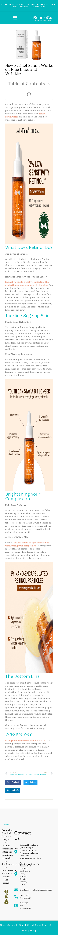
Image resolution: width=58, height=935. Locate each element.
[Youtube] (6, 902)
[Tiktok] (6, 895)
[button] (49, 84)
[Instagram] (6, 899)
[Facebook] (6, 891)
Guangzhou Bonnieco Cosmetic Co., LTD (26, 740)
